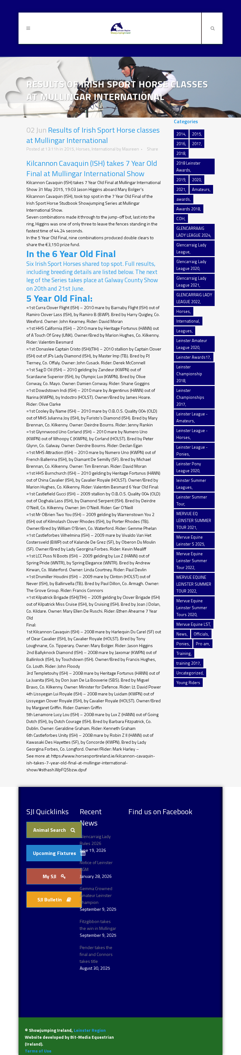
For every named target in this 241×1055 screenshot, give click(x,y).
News (181, 634)
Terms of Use (38, 1050)
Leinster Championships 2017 (190, 397)
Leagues (184, 331)
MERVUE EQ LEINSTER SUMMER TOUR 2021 (193, 520)
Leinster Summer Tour (191, 500)
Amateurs (201, 189)
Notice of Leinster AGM (96, 866)
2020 (196, 180)
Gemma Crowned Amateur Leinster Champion (96, 895)
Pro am (202, 644)
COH (180, 218)
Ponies (182, 644)
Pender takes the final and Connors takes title (96, 954)
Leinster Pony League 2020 (188, 467)
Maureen (130, 148)
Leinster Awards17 (193, 357)
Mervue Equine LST (193, 624)
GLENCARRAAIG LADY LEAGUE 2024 (193, 231)
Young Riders (188, 682)
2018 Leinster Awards (188, 166)
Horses (83, 148)
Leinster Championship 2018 (189, 374)
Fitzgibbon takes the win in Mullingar (98, 924)
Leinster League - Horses (192, 433)
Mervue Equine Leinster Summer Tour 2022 (191, 561)
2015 (69, 148)
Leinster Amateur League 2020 (191, 344)
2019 (180, 180)
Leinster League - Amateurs (192, 417)
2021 (180, 189)
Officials (201, 634)
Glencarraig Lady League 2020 (191, 265)
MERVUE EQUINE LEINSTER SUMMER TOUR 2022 (193, 584)
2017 (196, 143)
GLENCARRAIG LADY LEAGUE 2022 (194, 298)
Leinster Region (90, 1030)
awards (183, 199)
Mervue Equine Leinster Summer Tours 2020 (191, 608)
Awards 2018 (188, 209)
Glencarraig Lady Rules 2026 (95, 840)
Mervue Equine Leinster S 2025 (190, 540)
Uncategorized (189, 673)
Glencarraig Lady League (191, 248)
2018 (180, 153)
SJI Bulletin (49, 899)
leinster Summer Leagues (191, 483)
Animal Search (49, 830)
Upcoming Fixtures (54, 853)
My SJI (49, 876)
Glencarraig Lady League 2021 (191, 281)
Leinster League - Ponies (192, 450)
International (103, 148)
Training (183, 653)
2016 (180, 143)
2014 (180, 134)
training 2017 (188, 663)
